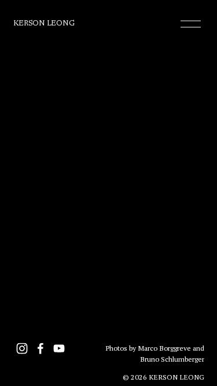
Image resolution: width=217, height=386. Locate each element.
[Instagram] (22, 348)
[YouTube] (59, 348)
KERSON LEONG (44, 23)
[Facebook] (40, 348)
